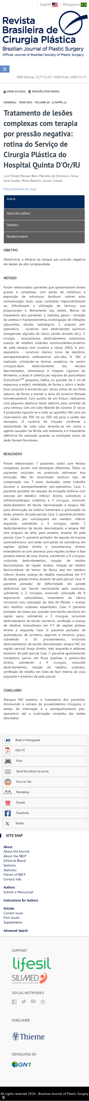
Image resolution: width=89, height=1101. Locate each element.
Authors (9, 887)
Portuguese (72, 4)
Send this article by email (32, 771)
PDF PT (20, 750)
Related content (17, 236)
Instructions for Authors (21, 900)
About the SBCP (15, 856)
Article (11, 199)
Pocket (20, 802)
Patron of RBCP (15, 874)
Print (18, 761)
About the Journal (16, 851)
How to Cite (23, 781)
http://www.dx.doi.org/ (20, 189)
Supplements (13, 922)
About (8, 847)
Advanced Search (16, 930)
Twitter (19, 823)
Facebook (22, 813)
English (46, 4)
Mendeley (22, 792)
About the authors (18, 213)
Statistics (12, 225)
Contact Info (12, 879)
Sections (10, 865)
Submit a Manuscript (18, 892)
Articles (9, 908)
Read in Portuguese (27, 740)
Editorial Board (15, 860)
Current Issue (13, 913)
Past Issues (11, 917)
